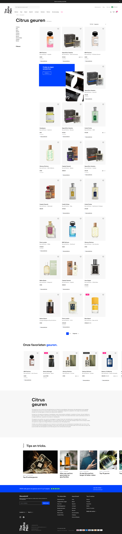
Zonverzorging (19, 37)
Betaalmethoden (61, 508)
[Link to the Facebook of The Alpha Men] (23, 517)
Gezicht (17, 31)
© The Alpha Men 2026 (61, 528)
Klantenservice (60, 499)
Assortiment (75, 496)
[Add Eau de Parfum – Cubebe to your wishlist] (103, 142)
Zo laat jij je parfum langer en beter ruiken (88, 474)
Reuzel (88, 499)
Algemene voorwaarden (62, 530)
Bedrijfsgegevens (61, 506)
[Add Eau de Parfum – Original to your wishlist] (80, 257)
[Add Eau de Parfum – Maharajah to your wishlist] (58, 181)
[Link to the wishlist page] (114, 12)
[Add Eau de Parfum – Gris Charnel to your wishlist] (37, 353)
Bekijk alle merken (91, 511)
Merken (17, 40)
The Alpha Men (61, 496)
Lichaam (17, 33)
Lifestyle (17, 39)
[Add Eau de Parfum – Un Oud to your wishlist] (76, 353)
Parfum (23, 445)
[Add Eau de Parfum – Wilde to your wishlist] (58, 219)
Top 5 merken (90, 496)
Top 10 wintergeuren (30, 477)
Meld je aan (46, 503)
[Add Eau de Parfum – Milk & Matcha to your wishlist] (58, 142)
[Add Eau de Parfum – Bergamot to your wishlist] (58, 257)
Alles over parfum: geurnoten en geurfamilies (66, 475)
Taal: (29, 512)
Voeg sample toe (43, 61)
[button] (26, 27)
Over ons (59, 503)
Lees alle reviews (97, 487)
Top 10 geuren (105, 473)
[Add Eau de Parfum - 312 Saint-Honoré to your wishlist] (103, 29)
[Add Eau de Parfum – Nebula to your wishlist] (80, 142)
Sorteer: (92, 24)
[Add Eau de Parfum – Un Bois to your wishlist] (96, 353)
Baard (17, 30)
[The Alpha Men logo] (8, 9)
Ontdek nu (47, 73)
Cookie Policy (60, 514)
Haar (17, 28)
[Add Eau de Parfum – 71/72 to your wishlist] (80, 295)
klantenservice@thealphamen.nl (38, 527)
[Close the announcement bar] (119, 1)
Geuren (17, 36)
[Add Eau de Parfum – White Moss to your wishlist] (103, 257)
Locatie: (22, 512)
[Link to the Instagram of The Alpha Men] (20, 517)
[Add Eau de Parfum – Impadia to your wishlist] (58, 29)
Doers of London (90, 508)
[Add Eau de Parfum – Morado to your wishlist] (80, 104)
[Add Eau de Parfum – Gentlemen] (103, 181)
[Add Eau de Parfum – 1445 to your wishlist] (103, 104)
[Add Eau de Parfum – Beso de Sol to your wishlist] (103, 295)
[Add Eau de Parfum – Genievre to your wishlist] (58, 104)
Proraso (88, 501)
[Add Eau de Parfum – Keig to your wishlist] (80, 181)
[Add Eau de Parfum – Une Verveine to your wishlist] (103, 219)
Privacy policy (71, 530)
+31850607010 (34, 525)
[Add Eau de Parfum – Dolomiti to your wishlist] (103, 67)
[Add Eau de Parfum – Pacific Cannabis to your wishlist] (115, 353)
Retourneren (60, 512)
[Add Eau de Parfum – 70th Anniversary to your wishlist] (80, 29)
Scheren (17, 34)
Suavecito (89, 503)
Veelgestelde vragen (62, 501)
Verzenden (59, 510)
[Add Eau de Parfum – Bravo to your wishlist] (57, 353)
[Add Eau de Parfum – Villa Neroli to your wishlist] (80, 219)
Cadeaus (18, 27)
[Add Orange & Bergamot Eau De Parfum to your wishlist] (58, 295)
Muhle (88, 506)
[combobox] (26, 7)
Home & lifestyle (75, 517)
